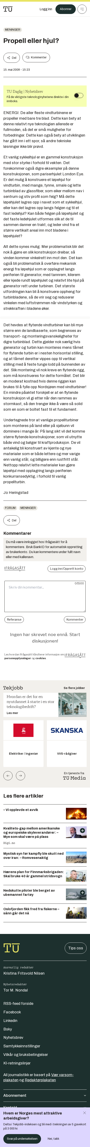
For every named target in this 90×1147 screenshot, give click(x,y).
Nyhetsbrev (13, 1037)
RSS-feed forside (18, 1003)
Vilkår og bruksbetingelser (25, 1055)
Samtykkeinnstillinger (21, 1046)
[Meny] (82, 9)
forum (10, 507)
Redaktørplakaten (40, 1080)
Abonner (65, 9)
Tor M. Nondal (15, 990)
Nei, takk (53, 1138)
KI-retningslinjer (17, 1063)
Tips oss (75, 948)
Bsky (7, 1029)
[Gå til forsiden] (8, 9)
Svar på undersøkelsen (22, 1138)
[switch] (78, 95)
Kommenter (38, 57)
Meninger (12, 29)
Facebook (12, 1012)
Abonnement (14, 1095)
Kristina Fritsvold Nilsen (24, 973)
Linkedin (10, 1021)
